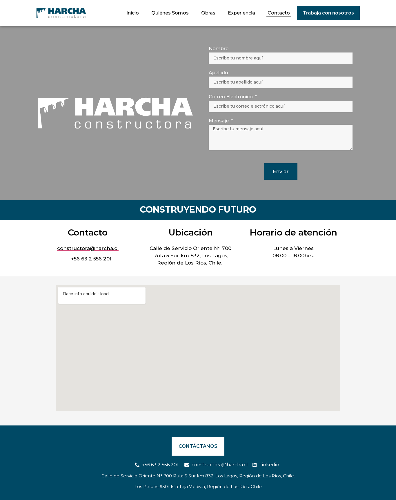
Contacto (279, 13)
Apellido (218, 72)
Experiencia (241, 13)
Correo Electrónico (231, 97)
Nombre (218, 48)
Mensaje (219, 121)
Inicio (132, 13)
